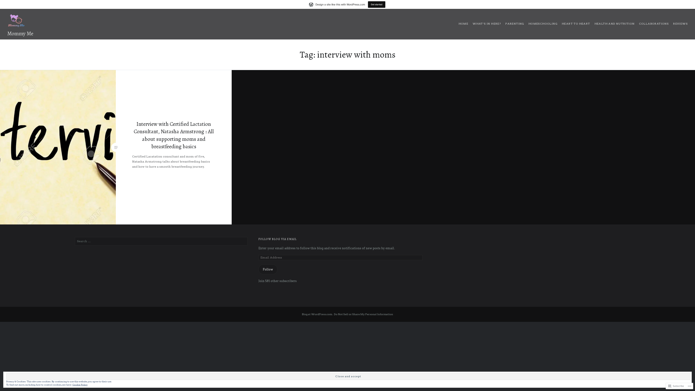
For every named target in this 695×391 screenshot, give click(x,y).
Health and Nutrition (615, 23)
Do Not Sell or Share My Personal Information (363, 314)
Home (463, 23)
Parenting (514, 23)
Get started (376, 4)
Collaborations (654, 23)
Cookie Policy (80, 384)
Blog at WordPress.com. (317, 314)
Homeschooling (542, 23)
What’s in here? (487, 23)
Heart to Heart (576, 23)
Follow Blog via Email (277, 239)
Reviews (680, 23)
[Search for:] (161, 241)
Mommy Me (20, 33)
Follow (268, 269)
